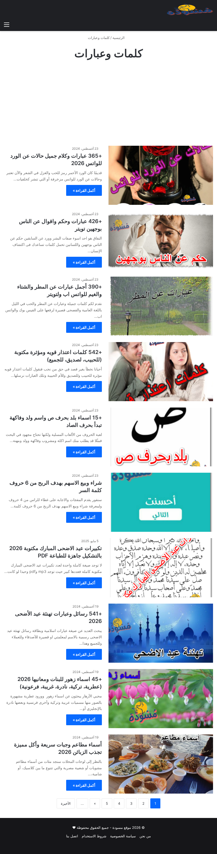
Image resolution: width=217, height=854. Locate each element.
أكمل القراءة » (84, 190)
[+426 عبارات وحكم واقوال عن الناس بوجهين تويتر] (160, 240)
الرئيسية (119, 38)
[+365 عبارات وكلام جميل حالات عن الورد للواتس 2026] (160, 175)
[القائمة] (6, 24)
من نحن (145, 836)
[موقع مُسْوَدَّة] (190, 9)
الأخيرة (66, 803)
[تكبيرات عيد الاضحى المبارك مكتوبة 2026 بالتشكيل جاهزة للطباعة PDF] (160, 567)
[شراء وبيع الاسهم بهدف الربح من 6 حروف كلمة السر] (160, 502)
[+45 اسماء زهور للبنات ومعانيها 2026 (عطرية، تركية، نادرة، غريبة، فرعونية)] (160, 698)
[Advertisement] (108, 103)
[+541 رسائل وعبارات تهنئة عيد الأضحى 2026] (160, 633)
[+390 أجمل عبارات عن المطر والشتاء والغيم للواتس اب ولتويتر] (160, 306)
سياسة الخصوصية (123, 836)
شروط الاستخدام (94, 836)
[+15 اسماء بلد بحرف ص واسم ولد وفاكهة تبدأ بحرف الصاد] (160, 437)
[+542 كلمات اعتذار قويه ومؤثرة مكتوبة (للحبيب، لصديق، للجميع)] (160, 371)
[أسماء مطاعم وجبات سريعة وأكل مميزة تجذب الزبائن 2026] (160, 764)
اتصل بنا (72, 836)
